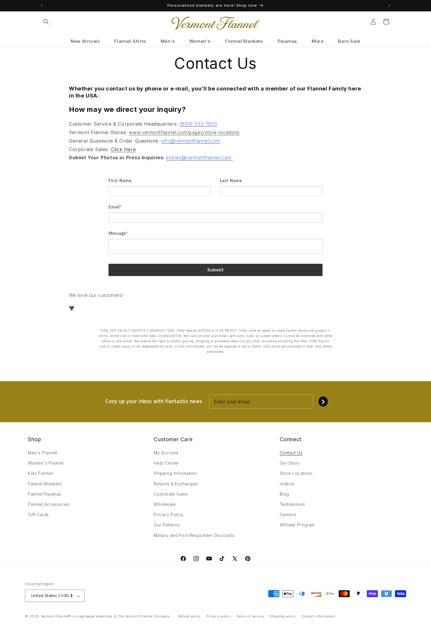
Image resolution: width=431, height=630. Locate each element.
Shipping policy (282, 616)
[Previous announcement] (41, 5)
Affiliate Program (297, 525)
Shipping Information (175, 473)
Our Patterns (167, 525)
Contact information (318, 616)
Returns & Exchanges (176, 483)
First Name (119, 181)
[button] (46, 21)
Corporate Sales (171, 494)
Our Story (290, 463)
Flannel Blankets (45, 483)
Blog (284, 494)
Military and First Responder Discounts (194, 535)
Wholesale (165, 504)
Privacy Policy (168, 514)
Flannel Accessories (49, 504)
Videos (287, 483)
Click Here (123, 149)
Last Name (231, 181)
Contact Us (291, 452)
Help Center (166, 463)
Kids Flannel (40, 473)
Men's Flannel (42, 452)
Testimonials (292, 504)
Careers (288, 514)
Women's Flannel (46, 463)
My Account (166, 452)
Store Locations (296, 473)
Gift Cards (38, 514)
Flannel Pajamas (44, 494)
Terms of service (250, 616)
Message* (118, 234)
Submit (215, 270)
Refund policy (189, 616)
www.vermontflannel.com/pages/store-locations (184, 132)
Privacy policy (218, 616)
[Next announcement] (389, 5)
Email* (115, 207)
